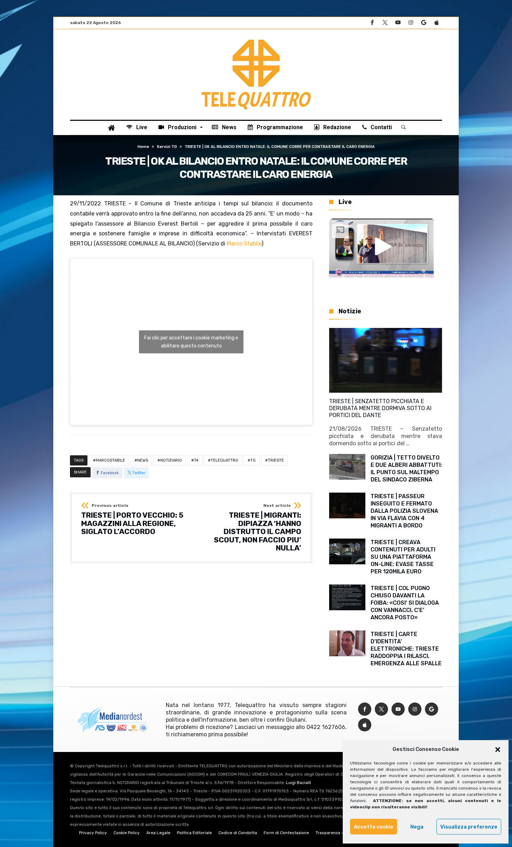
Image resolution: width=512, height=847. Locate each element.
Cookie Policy (127, 832)
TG (253, 460)
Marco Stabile (244, 243)
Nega (417, 827)
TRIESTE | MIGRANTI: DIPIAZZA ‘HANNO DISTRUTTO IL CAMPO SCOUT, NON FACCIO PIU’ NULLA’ (257, 527)
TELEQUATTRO (224, 460)
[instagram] (410, 23)
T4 (196, 460)
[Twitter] (384, 23)
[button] (497, 749)
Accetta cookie (373, 827)
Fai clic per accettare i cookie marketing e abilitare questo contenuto (191, 342)
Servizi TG (167, 146)
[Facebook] (372, 23)
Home (143, 146)
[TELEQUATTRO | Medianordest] (256, 39)
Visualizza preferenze (468, 827)
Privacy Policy (93, 832)
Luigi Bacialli (298, 782)
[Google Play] (423, 23)
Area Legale (158, 832)
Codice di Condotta (237, 832)
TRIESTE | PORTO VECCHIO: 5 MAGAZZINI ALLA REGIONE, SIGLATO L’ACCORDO (132, 519)
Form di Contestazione (286, 832)
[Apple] (436, 23)
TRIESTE (276, 460)
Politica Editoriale (194, 832)
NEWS (142, 460)
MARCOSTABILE (110, 460)
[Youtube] (397, 23)
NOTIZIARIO (171, 460)
